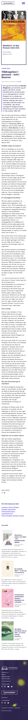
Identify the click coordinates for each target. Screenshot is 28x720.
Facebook (2, 493)
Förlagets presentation (9, 509)
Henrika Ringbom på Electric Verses (13, 516)
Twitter (4, 493)
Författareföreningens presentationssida (8, 512)
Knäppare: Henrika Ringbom (10, 507)
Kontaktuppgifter (6, 684)
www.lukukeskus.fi (6, 681)
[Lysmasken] (8, 4)
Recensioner (5, 697)
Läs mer (15, 557)
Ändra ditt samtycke (6, 710)
